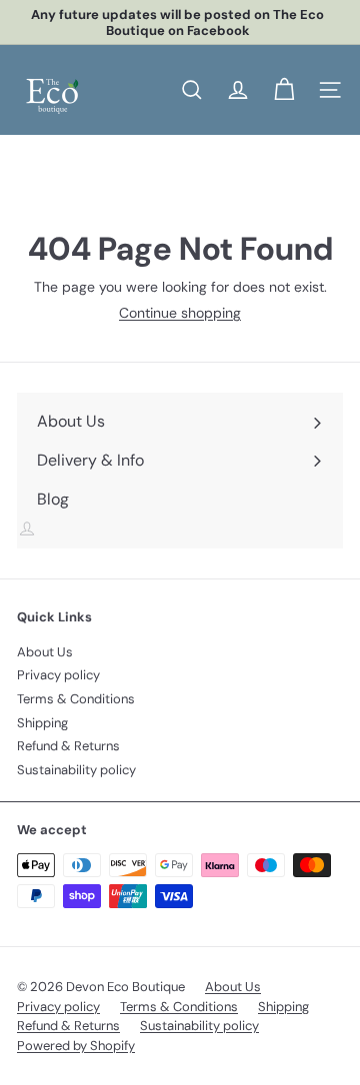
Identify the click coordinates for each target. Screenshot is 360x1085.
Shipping (42, 722)
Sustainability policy (76, 769)
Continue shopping (180, 313)
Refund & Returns (68, 745)
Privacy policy (58, 674)
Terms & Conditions (76, 698)
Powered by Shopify (76, 1045)
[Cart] (284, 90)
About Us (45, 651)
